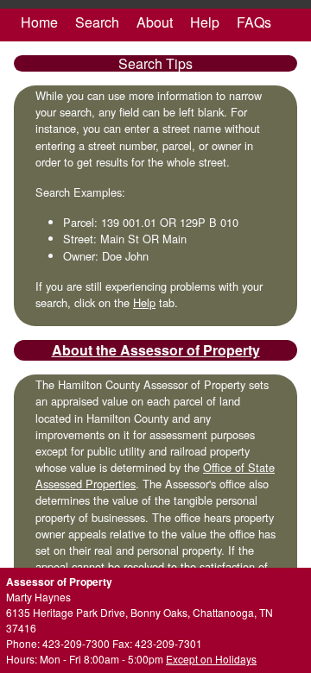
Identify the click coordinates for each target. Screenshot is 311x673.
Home (39, 22)
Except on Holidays (211, 658)
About (154, 22)
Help (204, 22)
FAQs (254, 22)
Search (97, 22)
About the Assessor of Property (156, 350)
